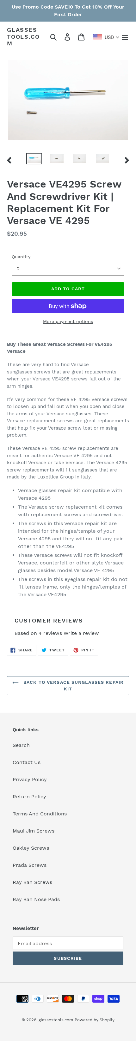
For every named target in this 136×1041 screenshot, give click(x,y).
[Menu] (125, 37)
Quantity (21, 256)
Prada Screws (29, 865)
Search (21, 745)
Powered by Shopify (94, 1020)
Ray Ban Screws (32, 882)
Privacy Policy (30, 779)
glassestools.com (23, 36)
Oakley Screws (31, 848)
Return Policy (29, 797)
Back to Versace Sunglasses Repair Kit (73, 685)
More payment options (68, 321)
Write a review (81, 633)
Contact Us (26, 762)
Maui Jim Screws (33, 831)
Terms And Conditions (40, 814)
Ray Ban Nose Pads (36, 899)
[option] (34, 159)
